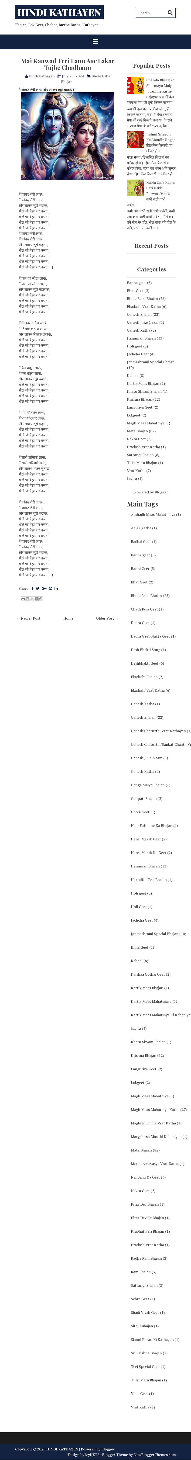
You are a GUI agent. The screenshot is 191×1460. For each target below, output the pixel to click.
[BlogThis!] (27, 598)
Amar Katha (144, 528)
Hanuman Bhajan (141, 338)
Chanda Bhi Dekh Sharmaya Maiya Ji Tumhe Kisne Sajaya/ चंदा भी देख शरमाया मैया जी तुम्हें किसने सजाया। (151, 91)
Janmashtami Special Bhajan (150, 361)
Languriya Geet (140, 407)
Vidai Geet (142, 1393)
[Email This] (23, 598)
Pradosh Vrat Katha (143, 446)
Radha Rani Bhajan (149, 1258)
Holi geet (134, 346)
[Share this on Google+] (44, 588)
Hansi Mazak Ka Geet (151, 852)
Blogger (161, 492)
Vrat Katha (136, 470)
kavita (132, 478)
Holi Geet (141, 906)
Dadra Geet (143, 622)
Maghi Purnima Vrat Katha (156, 1123)
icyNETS (92, 1454)
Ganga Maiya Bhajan (150, 784)
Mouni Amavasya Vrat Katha (157, 1163)
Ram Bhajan (143, 1271)
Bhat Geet (135, 290)
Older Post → (107, 618)
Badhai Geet (144, 541)
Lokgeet (133, 415)
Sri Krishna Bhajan (149, 1353)
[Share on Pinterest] (50, 588)
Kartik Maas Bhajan (143, 383)
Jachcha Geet (138, 354)
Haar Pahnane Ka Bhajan (154, 825)
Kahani (133, 375)
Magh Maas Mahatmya (145, 423)
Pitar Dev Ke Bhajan (150, 1217)
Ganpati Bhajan (146, 798)
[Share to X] (32, 598)
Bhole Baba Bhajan (142, 298)
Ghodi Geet (143, 812)
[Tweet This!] (38, 588)
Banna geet (136, 282)
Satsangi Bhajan (140, 454)
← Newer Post (28, 618)
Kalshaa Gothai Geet (151, 974)
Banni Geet (143, 568)
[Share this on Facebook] (32, 588)
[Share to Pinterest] (40, 598)
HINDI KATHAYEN (59, 12)
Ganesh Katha (138, 330)
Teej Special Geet (148, 1366)
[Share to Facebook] (36, 598)
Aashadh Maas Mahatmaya (156, 514)
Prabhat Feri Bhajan (150, 1231)
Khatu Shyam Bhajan (144, 391)
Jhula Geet (142, 947)
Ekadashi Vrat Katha (144, 306)
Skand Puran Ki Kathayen (155, 1339)
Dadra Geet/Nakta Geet (153, 636)
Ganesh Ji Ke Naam (142, 322)
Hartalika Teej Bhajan (151, 879)
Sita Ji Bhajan (145, 1325)
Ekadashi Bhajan (147, 676)
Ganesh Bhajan (139, 314)
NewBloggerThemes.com (155, 1454)
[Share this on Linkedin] (56, 588)
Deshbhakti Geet (147, 663)
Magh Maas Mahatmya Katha (159, 1109)
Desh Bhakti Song (148, 649)
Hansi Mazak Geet (149, 839)
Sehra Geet (143, 1298)
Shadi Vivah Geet (148, 1312)
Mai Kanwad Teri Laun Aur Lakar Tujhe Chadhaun (67, 64)
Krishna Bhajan (139, 399)
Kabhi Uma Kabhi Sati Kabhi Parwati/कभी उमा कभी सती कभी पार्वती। (151, 193)
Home (68, 618)
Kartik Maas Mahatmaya (154, 1001)
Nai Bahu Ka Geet (148, 1177)
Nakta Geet (136, 438)
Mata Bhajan (137, 430)
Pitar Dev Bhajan (147, 1204)
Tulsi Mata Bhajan (142, 462)
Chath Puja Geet (147, 609)
